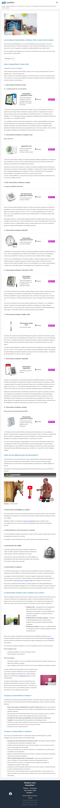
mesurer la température (29, 521)
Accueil (3, 6)
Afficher (12, 58)
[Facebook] (10, 793)
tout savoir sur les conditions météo (23, 580)
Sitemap (34, 795)
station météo (50, 638)
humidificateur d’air (24, 675)
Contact (30, 798)
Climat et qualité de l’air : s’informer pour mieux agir (18, 6)
